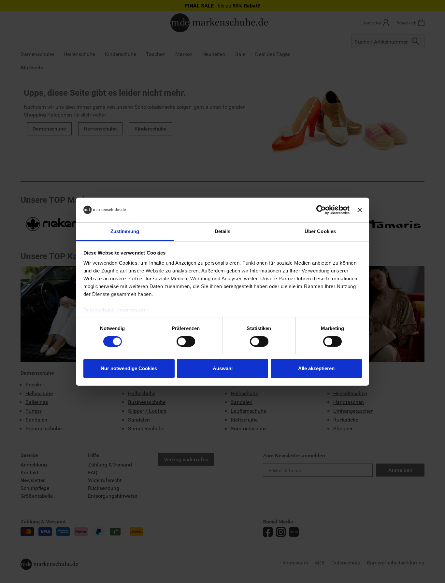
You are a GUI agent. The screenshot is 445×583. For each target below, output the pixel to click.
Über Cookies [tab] (320, 231)
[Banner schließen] (359, 210)
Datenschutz (98, 309)
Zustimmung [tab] (124, 231)
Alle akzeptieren (316, 368)
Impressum (131, 309)
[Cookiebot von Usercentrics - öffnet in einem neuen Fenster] (321, 210)
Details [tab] (223, 231)
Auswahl (223, 368)
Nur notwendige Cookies (129, 368)
